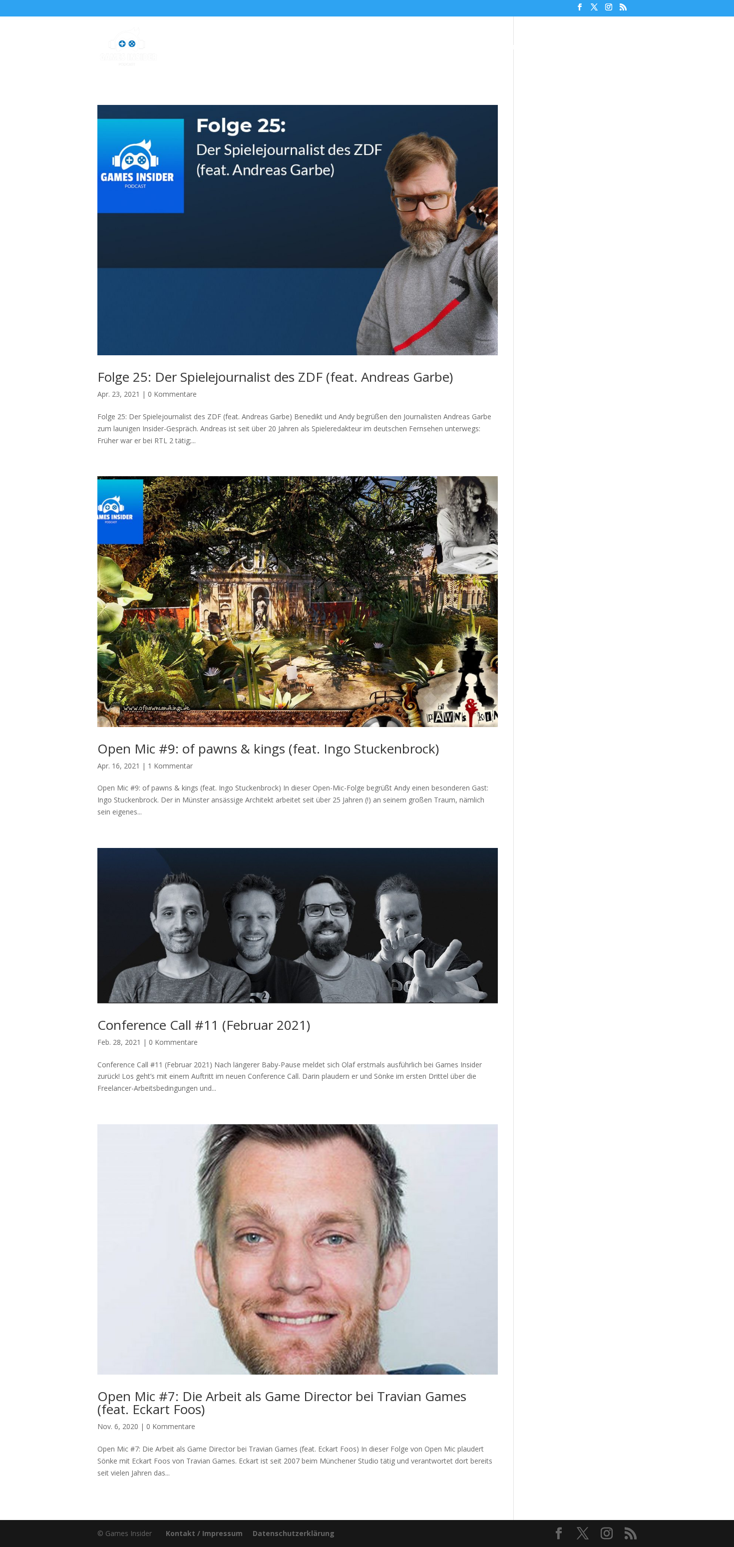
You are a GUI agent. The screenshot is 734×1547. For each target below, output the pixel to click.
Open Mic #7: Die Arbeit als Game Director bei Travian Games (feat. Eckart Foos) (281, 1402)
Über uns (447, 47)
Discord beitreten (582, 47)
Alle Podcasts (295, 47)
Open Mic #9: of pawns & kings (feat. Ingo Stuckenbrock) (268, 749)
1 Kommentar (170, 766)
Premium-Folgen (375, 47)
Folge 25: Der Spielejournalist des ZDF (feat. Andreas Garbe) (275, 377)
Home (244, 47)
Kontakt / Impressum (204, 1533)
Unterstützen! (506, 47)
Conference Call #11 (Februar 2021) (203, 1025)
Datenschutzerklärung (294, 1533)
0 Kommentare (172, 394)
